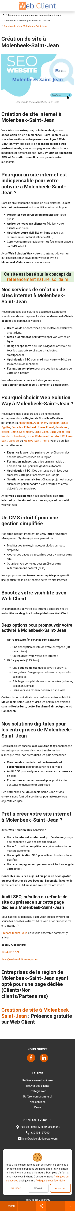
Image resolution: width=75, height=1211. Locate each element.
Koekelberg (26, 432)
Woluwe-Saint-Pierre (36, 440)
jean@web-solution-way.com (40, 1138)
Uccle (30, 436)
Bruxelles (17, 427)
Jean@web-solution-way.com (19, 959)
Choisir (38, 1188)
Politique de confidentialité (51, 1180)
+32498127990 (10, 952)
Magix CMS (44, 1199)
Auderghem (40, 422)
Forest (50, 427)
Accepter (60, 1188)
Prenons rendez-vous (14, 933)
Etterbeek (30, 427)
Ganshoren (61, 427)
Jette (14, 432)
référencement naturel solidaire (37, 279)
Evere (41, 427)
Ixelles (5, 432)
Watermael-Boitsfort (48, 436)
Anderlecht (25, 422)
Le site (37, 1073)
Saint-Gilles (41, 432)
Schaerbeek (18, 436)
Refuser (16, 1188)
